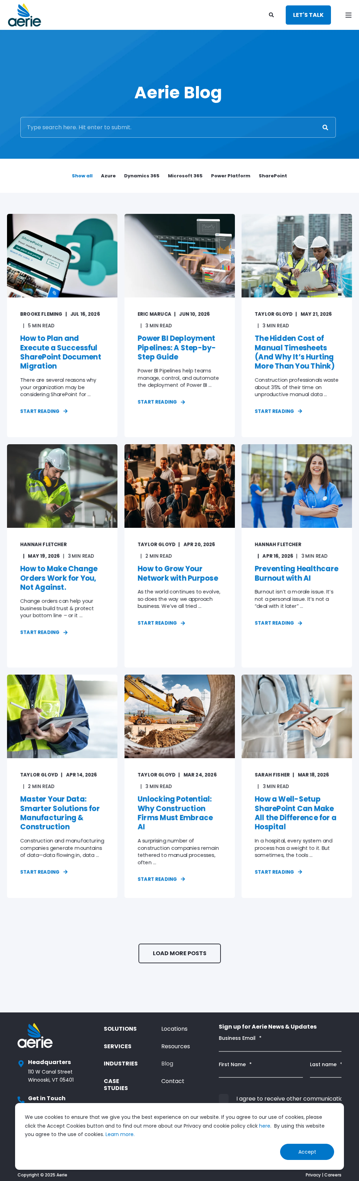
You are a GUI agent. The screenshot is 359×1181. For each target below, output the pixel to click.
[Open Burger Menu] (348, 15)
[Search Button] (325, 127)
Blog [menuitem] (167, 1063)
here (264, 1125)
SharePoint (273, 175)
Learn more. (120, 1134)
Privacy (313, 1175)
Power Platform (230, 175)
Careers (332, 1175)
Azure (108, 175)
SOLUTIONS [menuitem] (120, 1029)
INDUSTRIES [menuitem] (121, 1063)
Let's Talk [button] (308, 15)
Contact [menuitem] (172, 1081)
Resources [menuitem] (175, 1046)
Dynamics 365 (142, 175)
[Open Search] (272, 14)
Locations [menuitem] (174, 1029)
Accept (307, 1151)
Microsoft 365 (185, 175)
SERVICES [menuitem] (117, 1046)
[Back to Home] (24, 14)
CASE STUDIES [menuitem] (116, 1084)
